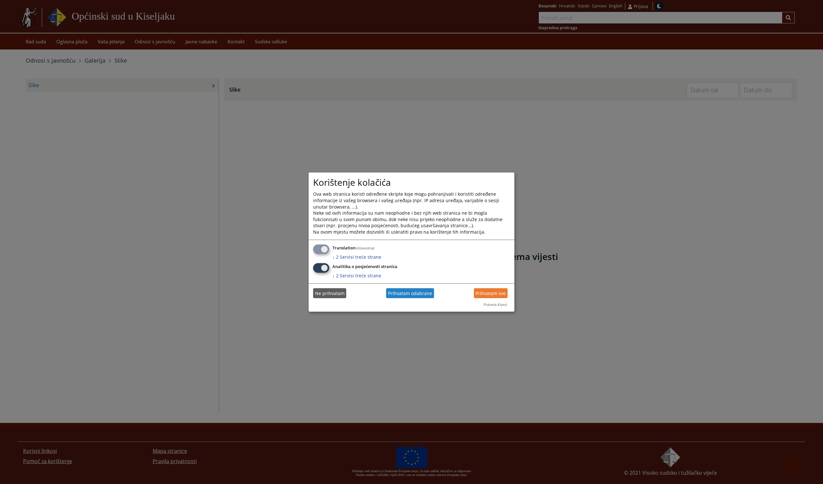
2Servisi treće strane (356, 257)
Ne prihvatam (330, 293)
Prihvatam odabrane (410, 293)
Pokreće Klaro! (495, 304)
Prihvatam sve (490, 293)
